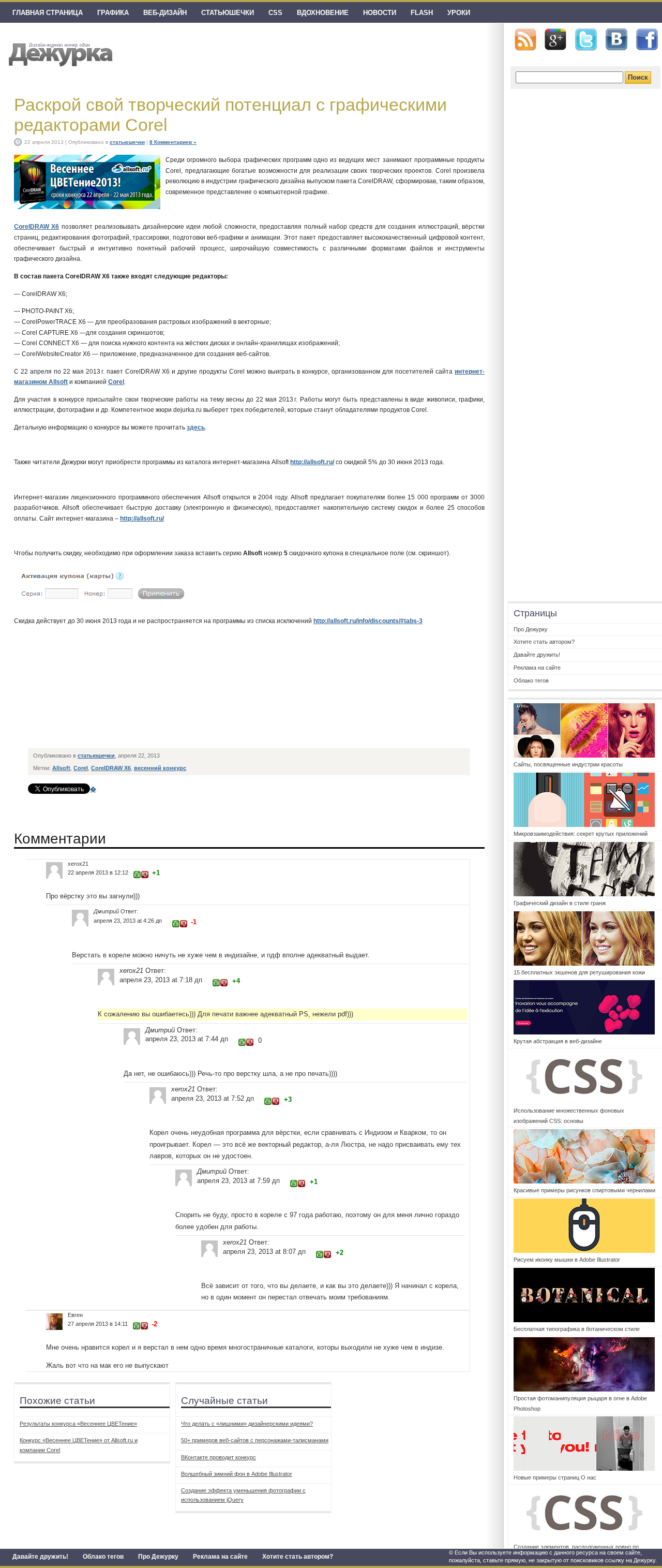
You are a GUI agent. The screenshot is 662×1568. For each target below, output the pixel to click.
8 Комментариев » (173, 142)
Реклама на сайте (220, 1556)
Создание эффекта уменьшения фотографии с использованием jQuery (243, 1495)
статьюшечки (227, 13)
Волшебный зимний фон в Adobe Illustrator (236, 1474)
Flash (422, 13)
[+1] (137, 874)
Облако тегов (103, 1556)
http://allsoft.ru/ (312, 462)
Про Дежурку (158, 1556)
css (275, 13)
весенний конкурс (160, 768)
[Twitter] (586, 39)
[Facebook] (647, 39)
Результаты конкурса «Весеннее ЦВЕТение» (78, 1424)
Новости (379, 13)
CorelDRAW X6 (36, 226)
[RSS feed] (525, 39)
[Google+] (555, 39)
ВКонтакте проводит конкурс (218, 1457)
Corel (116, 382)
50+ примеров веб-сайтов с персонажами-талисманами (254, 1440)
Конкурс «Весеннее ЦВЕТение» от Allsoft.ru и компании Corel (79, 1445)
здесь (196, 427)
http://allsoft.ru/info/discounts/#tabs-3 (368, 621)
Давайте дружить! (40, 1556)
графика (113, 13)
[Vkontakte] (616, 39)
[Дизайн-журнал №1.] (59, 53)
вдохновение (323, 13)
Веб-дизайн (165, 13)
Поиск (638, 77)
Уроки (458, 13)
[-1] (144, 874)
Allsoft (61, 768)
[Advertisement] (217, 720)
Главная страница (47, 13)
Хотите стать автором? (297, 1556)
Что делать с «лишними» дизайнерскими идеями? (247, 1424)
